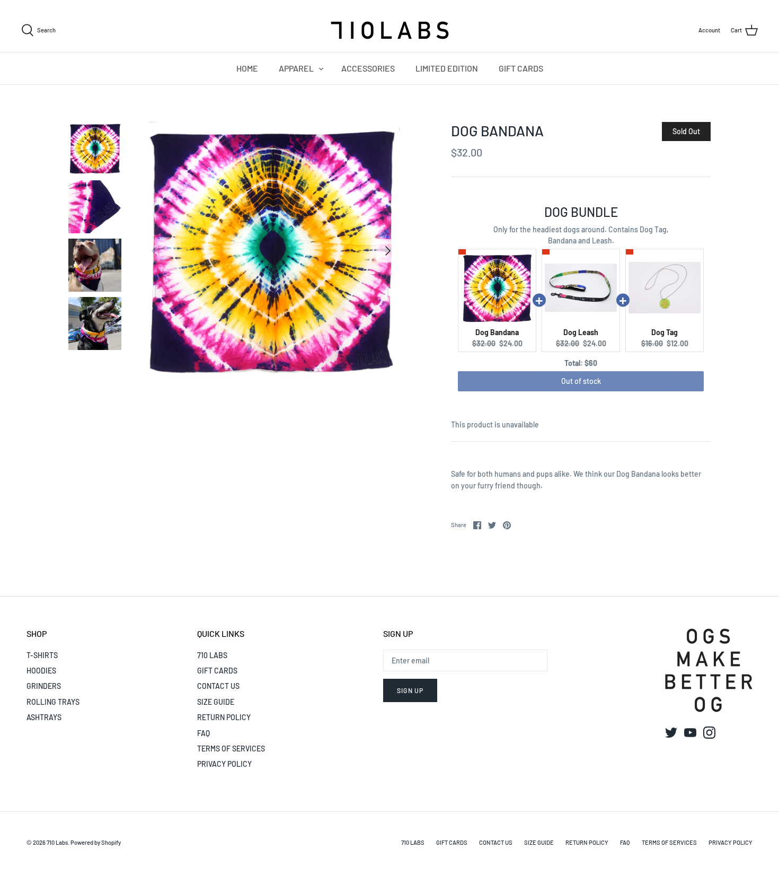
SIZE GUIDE (215, 701)
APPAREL (296, 68)
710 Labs (57, 842)
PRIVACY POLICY (224, 763)
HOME (247, 68)
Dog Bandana (497, 332)
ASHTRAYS (43, 717)
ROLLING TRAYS (52, 701)
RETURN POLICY (224, 717)
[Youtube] (690, 733)
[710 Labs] (389, 30)
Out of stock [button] (581, 381)
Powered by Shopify (95, 842)
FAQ (203, 733)
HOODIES (41, 670)
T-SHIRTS (42, 655)
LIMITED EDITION (446, 68)
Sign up (410, 690)
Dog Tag (664, 332)
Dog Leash (580, 332)
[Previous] (154, 250)
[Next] (388, 250)
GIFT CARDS (521, 68)
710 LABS (212, 655)
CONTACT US (218, 685)
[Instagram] (709, 733)
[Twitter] (671, 733)
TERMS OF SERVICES (231, 748)
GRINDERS (43, 685)
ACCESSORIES (368, 68)
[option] (271, 251)
